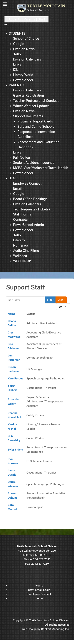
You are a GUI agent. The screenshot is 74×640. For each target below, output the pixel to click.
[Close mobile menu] (5, 24)
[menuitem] (17, 33)
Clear (61, 300)
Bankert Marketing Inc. (55, 629)
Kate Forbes (15, 378)
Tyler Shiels (15, 449)
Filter (50, 300)
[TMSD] (43, 8)
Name (11, 314)
